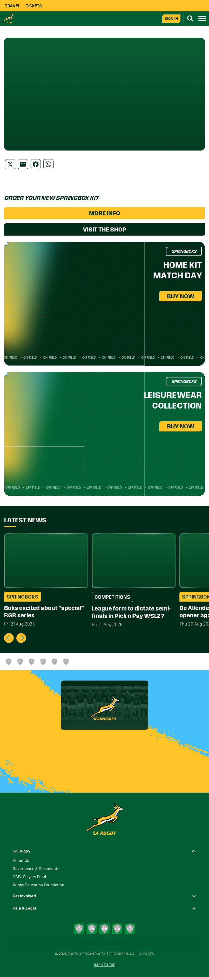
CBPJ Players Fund (29, 877)
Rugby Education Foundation (38, 885)
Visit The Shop (104, 229)
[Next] (21, 638)
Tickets (34, 6)
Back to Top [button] (104, 965)
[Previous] (9, 638)
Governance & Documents (36, 869)
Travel (12, 6)
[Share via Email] (23, 164)
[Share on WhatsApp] (48, 164)
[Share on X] (10, 164)
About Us (21, 861)
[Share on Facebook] (36, 164)
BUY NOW (180, 296)
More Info (104, 213)
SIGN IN (171, 18)
